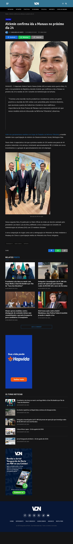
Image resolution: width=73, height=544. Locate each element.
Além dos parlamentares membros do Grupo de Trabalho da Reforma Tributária (32, 134)
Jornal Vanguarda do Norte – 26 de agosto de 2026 (32, 439)
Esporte (52, 9)
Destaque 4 (9, 243)
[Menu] (7, 4)
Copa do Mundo (62, 9)
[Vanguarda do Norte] (36, 4)
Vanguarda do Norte (17, 32)
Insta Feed (59, 521)
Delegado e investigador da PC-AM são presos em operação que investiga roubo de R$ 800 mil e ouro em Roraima (52, 283)
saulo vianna (18, 243)
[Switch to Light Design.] (63, 3)
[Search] (66, 4)
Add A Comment (36, 327)
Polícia (43, 9)
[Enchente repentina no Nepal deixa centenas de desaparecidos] (10, 412)
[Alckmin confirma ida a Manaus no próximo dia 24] (36, 61)
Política (27, 9)
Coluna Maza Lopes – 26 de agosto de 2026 (30, 429)
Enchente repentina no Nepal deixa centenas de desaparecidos (36, 410)
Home (6, 14)
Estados (10, 9)
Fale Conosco (30, 521)
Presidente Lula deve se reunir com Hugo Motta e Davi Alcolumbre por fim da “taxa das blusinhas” (19, 283)
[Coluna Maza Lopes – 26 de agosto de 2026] (10, 431)
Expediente (19, 521)
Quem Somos (41, 521)
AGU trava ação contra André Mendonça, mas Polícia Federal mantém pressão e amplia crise (52, 313)
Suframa (26, 243)
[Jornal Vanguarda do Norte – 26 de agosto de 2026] (10, 441)
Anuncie (51, 521)
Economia (35, 9)
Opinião (18, 9)
